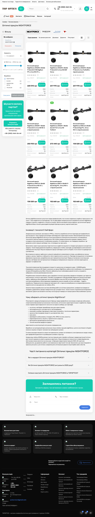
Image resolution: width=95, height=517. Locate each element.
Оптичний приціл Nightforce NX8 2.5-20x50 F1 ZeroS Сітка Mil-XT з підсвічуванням (36, 184)
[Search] (48, 9)
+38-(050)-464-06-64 (64, 8)
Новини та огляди (8, 2)
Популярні (71, 37)
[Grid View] (81, 37)
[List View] (88, 37)
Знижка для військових (53, 2)
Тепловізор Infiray (82, 480)
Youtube (29, 489)
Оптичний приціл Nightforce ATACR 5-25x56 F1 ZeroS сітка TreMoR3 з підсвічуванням (82, 69)
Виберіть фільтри (17, 95)
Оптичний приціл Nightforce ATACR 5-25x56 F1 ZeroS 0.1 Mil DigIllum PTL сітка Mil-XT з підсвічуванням (36, 69)
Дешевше (55, 37)
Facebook (30, 485)
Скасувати (8, 46)
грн (91, 9)
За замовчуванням (45, 37)
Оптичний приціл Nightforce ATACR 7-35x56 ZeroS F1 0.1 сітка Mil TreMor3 (59, 127)
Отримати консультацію (13, 123)
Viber (28, 478)
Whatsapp (30, 482)
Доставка (41, 2)
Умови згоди (45, 484)
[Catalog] (21, 8)
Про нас (43, 477)
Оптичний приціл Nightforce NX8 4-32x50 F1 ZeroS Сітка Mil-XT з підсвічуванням (82, 184)
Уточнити (18, 46)
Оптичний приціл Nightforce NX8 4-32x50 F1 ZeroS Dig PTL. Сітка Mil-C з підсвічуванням (59, 184)
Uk (91, 7)
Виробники (44, 487)
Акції (42, 489)
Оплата (34, 2)
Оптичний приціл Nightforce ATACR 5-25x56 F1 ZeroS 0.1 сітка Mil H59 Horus (59, 69)
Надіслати (85, 407)
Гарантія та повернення (22, 2)
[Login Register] (80, 8)
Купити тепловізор (64, 477)
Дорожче (63, 37)
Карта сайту (44, 492)
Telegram (30, 474)
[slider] (5, 66)
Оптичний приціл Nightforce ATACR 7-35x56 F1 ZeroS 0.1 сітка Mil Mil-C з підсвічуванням (36, 127)
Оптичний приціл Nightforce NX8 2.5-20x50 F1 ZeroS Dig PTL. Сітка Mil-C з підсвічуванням (82, 127)
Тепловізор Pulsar (82, 477)
